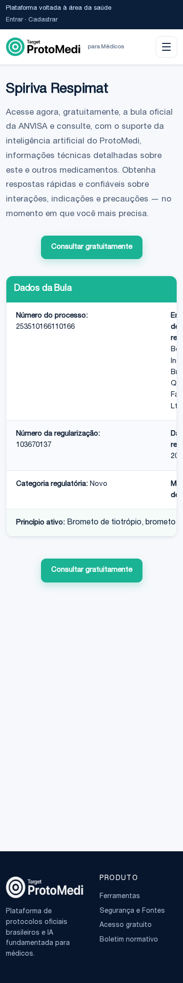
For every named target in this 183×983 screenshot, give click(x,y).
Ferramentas (120, 896)
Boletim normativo (129, 940)
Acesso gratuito (126, 925)
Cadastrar (43, 20)
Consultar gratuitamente (91, 247)
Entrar (14, 20)
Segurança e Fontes (132, 911)
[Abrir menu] (166, 47)
